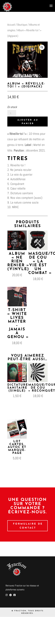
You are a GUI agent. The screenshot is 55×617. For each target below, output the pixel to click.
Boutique (22, 24)
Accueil (11, 24)
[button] (42, 47)
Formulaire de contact (28, 526)
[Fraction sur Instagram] (7, 595)
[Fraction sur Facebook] (14, 595)
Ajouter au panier (27, 122)
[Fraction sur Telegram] (10, 595)
